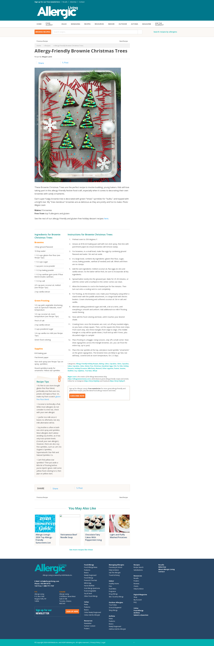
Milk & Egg (87, 583)
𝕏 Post (65, 62)
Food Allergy (49, 24)
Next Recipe (124, 41)
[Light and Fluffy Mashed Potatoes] (119, 523)
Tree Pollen (113, 605)
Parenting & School (115, 567)
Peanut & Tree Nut (90, 580)
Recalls (65, 2)
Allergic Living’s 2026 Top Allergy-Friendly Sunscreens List (44, 538)
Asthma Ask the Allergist (117, 629)
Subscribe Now (77, 396)
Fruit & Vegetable (90, 591)
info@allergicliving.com (49, 581)
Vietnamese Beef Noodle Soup (68, 536)
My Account (138, 600)
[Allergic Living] (57, 12)
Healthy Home (114, 584)
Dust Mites (112, 589)
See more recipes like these (81, 549)
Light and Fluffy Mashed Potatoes (118, 536)
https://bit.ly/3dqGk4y (91, 381)
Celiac (64, 24)
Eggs (111, 366)
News (86, 604)
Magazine (146, 24)
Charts (136, 586)
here (106, 218)
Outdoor (123, 24)
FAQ (135, 602)
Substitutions (138, 570)
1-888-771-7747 (48, 586)
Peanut (116, 368)
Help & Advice (114, 570)
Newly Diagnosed (90, 575)
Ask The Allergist (114, 573)
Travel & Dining (114, 575)
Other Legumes (107, 368)
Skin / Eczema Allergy (116, 597)
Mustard (99, 368)
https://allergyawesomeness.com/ (79, 379)
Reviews (136, 584)
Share (41, 63)
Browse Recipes (43, 32)
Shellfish (71, 371)
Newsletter (88, 623)
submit (140, 32)
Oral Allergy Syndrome (92, 588)
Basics (86, 573)
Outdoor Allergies (116, 602)
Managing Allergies (116, 565)
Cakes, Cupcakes (110, 364)
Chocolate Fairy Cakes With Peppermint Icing (93, 537)
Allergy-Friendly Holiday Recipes (87, 364)
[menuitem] (39, 24)
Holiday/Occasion (81, 368)
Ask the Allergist (159, 24)
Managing (75, 24)
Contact (81, 2)
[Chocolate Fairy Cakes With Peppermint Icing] (94, 523)
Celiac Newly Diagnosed (92, 612)
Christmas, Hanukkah (101, 366)
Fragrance (112, 591)
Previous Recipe (42, 41)
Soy (75, 371)
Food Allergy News (90, 567)
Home (39, 24)
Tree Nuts (88, 371)
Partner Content (89, 626)
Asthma (134, 24)
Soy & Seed (88, 593)
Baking (101, 364)
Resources (99, 24)
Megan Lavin (47, 57)
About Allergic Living (166, 569)
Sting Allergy (113, 610)
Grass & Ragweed (115, 607)
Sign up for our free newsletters (47, 2)
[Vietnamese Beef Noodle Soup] (70, 523)
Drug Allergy (113, 594)
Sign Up (72, 611)
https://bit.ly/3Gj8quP (117, 381)
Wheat (95, 371)
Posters (86, 628)
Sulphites (81, 371)
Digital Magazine (140, 595)
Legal (103, 642)
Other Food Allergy (90, 596)
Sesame (122, 368)
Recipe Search (138, 567)
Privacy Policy (95, 642)
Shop (135, 597)
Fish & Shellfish (89, 586)
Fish (115, 366)
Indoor (111, 24)
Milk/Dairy (91, 368)
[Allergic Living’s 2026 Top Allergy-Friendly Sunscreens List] (45, 523)
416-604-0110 (45, 584)
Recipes (87, 24)
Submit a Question (141, 615)
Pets (110, 586)
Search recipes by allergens (165, 32)
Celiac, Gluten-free (86, 366)
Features (87, 570)
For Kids (120, 366)
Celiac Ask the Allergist (92, 615)
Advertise (73, 2)
